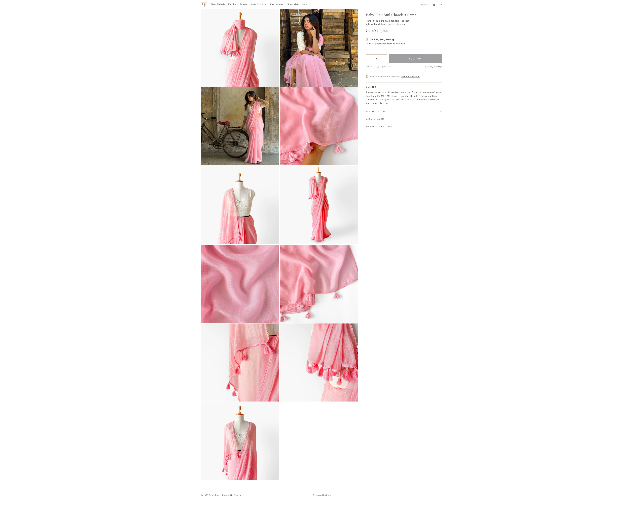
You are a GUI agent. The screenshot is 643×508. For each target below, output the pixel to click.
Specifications (376, 111)
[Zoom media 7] (240, 284)
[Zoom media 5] (240, 205)
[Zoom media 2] (319, 48)
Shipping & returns (379, 126)
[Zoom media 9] (240, 362)
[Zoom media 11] (240, 441)
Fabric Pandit (215, 495)
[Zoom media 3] (240, 126)
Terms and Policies (322, 495)
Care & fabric (375, 119)
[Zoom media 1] (240, 48)
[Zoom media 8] (319, 284)
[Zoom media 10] (319, 362)
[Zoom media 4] (319, 126)
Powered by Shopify (231, 495)
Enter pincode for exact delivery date (405, 43)
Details (371, 87)
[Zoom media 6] (319, 205)
